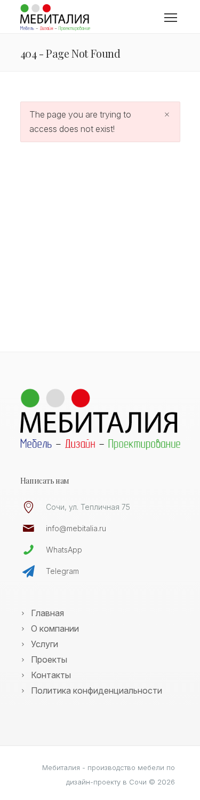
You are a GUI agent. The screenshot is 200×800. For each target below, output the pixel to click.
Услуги (44, 644)
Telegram (62, 571)
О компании (55, 628)
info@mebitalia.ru (76, 528)
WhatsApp (64, 549)
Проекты (49, 659)
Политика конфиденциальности (96, 690)
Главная (47, 613)
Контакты (51, 675)
